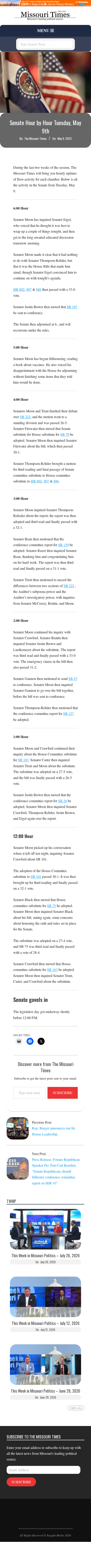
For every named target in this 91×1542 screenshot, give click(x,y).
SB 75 (51, 905)
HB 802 (19, 289)
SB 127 (68, 713)
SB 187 (72, 306)
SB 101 (36, 876)
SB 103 (23, 759)
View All (76, 1408)
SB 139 (63, 544)
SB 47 (72, 678)
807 (29, 289)
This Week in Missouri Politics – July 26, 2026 (45, 1255)
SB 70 (64, 434)
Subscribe (62, 1092)
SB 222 (25, 416)
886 (38, 289)
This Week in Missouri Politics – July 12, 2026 (46, 1323)
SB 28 (62, 800)
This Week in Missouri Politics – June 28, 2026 (45, 1391)
